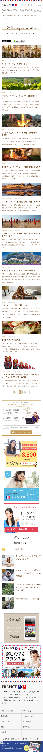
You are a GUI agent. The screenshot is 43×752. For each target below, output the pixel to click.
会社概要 (6, 739)
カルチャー (27, 721)
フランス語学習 (7, 711)
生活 (3, 727)
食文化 (3, 732)
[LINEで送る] (19, 41)
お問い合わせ (15, 739)
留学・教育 (27, 711)
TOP (6, 16)
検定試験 (4, 716)
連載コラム (12, 16)
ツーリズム (5, 721)
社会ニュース (28, 716)
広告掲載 (24, 739)
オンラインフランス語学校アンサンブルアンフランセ (16, 9)
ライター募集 (34, 739)
